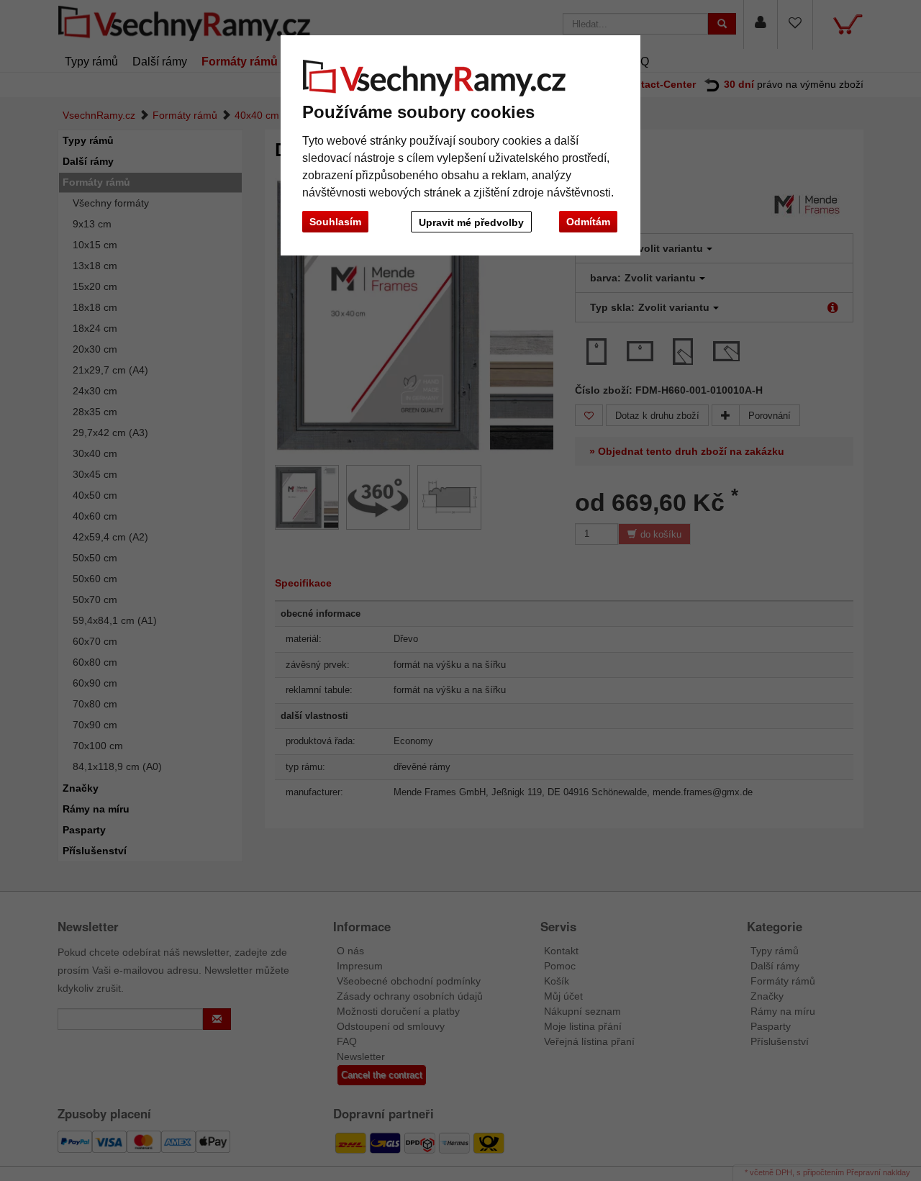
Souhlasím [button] (335, 221)
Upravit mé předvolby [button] (471, 222)
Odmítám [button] (588, 221)
